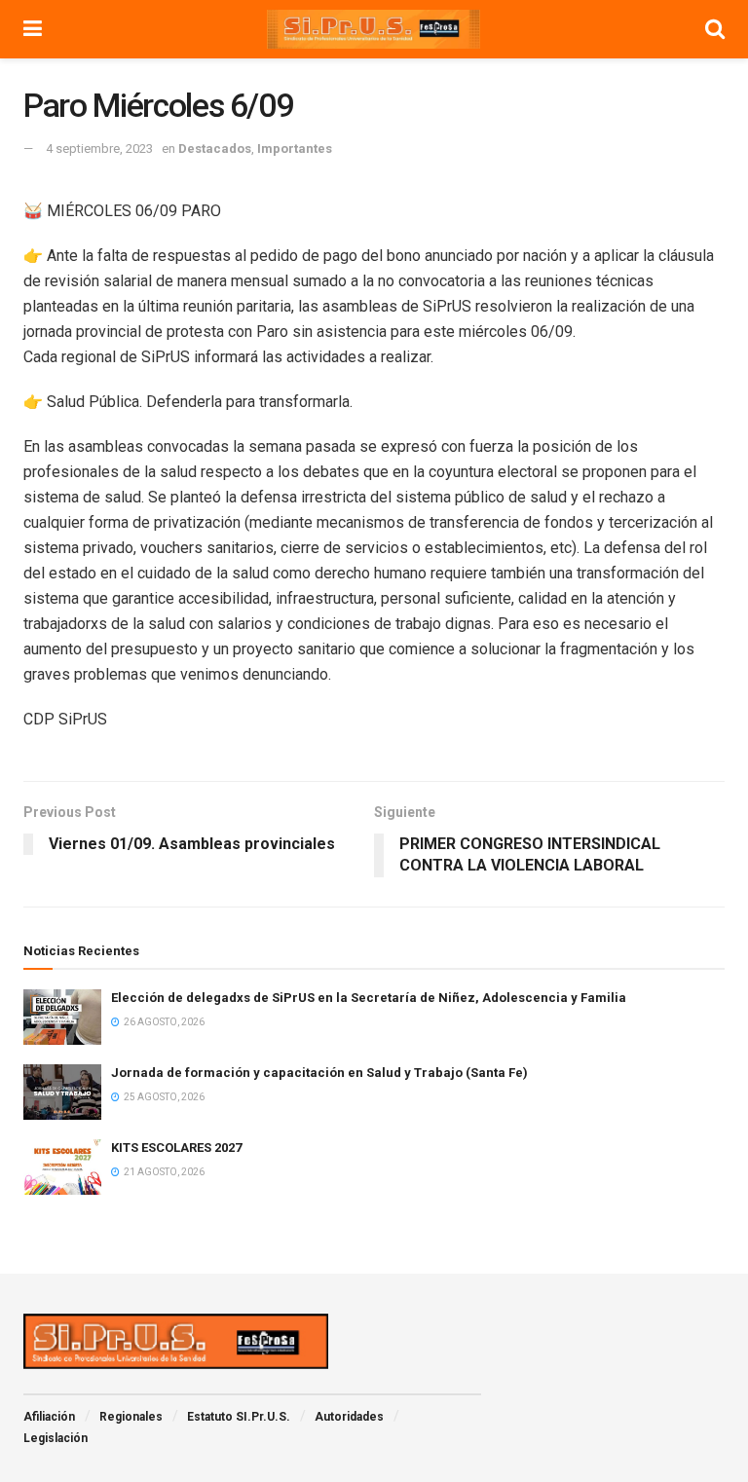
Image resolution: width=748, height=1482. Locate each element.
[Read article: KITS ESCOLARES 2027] (62, 1167)
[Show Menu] (32, 29)
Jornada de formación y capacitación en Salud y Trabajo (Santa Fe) (319, 1072)
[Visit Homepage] (374, 29)
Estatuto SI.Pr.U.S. (238, 1417)
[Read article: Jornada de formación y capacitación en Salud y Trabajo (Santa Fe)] (62, 1092)
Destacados (214, 148)
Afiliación (49, 1417)
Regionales (131, 1417)
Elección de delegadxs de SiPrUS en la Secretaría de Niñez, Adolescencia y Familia (368, 997)
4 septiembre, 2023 (99, 148)
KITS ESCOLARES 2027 (176, 1147)
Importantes (294, 148)
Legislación (55, 1438)
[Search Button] (715, 29)
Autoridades (349, 1417)
